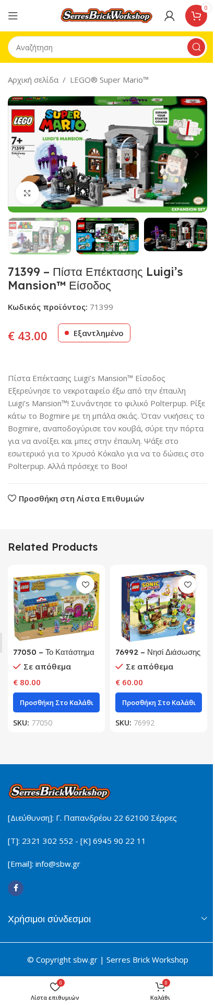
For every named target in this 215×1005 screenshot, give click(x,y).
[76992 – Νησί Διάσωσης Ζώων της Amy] (158, 606)
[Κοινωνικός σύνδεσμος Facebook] (15, 888)
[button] (18, 154)
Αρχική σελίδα (33, 79)
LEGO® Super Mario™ (109, 79)
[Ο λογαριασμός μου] (169, 15)
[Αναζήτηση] (196, 47)
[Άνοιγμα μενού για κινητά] (13, 15)
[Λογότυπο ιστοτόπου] (107, 14)
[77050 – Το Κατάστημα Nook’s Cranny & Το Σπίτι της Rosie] (56, 606)
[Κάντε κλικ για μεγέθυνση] (27, 193)
